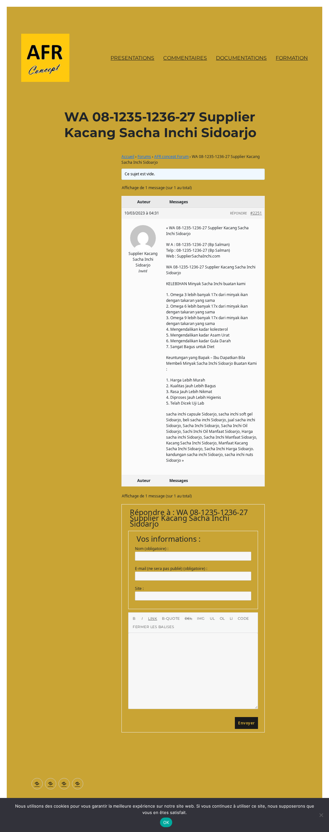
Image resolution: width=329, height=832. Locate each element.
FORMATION (292, 58)
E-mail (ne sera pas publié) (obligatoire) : (171, 568)
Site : (139, 588)
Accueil (127, 156)
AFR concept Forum (171, 156)
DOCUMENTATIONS (241, 58)
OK (166, 822)
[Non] (321, 815)
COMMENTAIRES (185, 58)
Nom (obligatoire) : (151, 548)
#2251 (256, 213)
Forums (144, 156)
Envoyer (246, 723)
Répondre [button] (238, 213)
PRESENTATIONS (132, 58)
